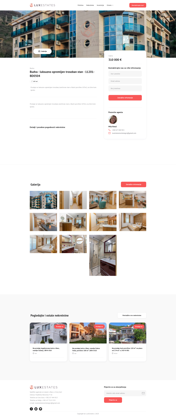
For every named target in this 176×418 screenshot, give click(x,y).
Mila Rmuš (112, 126)
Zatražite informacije (133, 184)
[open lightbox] (43, 200)
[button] (110, 5)
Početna (80, 5)
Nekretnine (90, 5)
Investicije (100, 5)
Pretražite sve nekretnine (132, 315)
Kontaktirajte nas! (138, 5)
